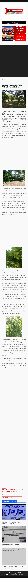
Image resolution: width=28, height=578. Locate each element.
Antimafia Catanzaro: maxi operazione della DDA (14, 534)
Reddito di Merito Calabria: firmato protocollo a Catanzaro (14, 512)
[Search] (24, 75)
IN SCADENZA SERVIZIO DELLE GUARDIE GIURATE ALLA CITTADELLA (13, 489)
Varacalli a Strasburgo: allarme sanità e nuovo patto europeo (14, 556)
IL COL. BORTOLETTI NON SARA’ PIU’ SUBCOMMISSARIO (12, 496)
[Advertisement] (14, 23)
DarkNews (12, 574)
